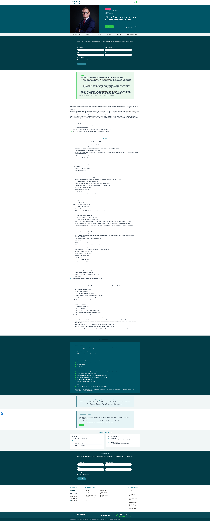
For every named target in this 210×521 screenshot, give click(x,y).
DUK (86, 500)
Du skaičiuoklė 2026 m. (133, 508)
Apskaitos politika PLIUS (88, 85)
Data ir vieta (109, 34)
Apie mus (87, 490)
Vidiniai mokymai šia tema (132, 34)
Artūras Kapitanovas (110, 22)
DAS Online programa (133, 497)
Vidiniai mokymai (103, 493)
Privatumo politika (81, 57)
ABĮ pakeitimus (75, 131)
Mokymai (87, 492)
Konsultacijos (102, 496)
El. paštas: (79, 52)
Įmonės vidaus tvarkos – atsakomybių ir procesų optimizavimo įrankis (97, 79)
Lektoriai (87, 493)
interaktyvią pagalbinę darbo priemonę (110, 91)
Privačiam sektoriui (103, 490)
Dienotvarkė (119, 34)
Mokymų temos (89, 34)
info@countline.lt (73, 496)
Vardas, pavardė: (80, 47)
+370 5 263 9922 (73, 498)
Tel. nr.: (106, 52)
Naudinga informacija (133, 502)
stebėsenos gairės (130, 111)
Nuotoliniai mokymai (104, 495)
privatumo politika (86, 59)
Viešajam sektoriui (103, 492)
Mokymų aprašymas (77, 34)
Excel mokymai (131, 490)
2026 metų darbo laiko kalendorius (133, 506)
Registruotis (109, 26)
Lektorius (100, 34)
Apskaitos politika (132, 501)
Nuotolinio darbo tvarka (133, 504)
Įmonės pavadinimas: (109, 47)
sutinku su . (84, 59)
